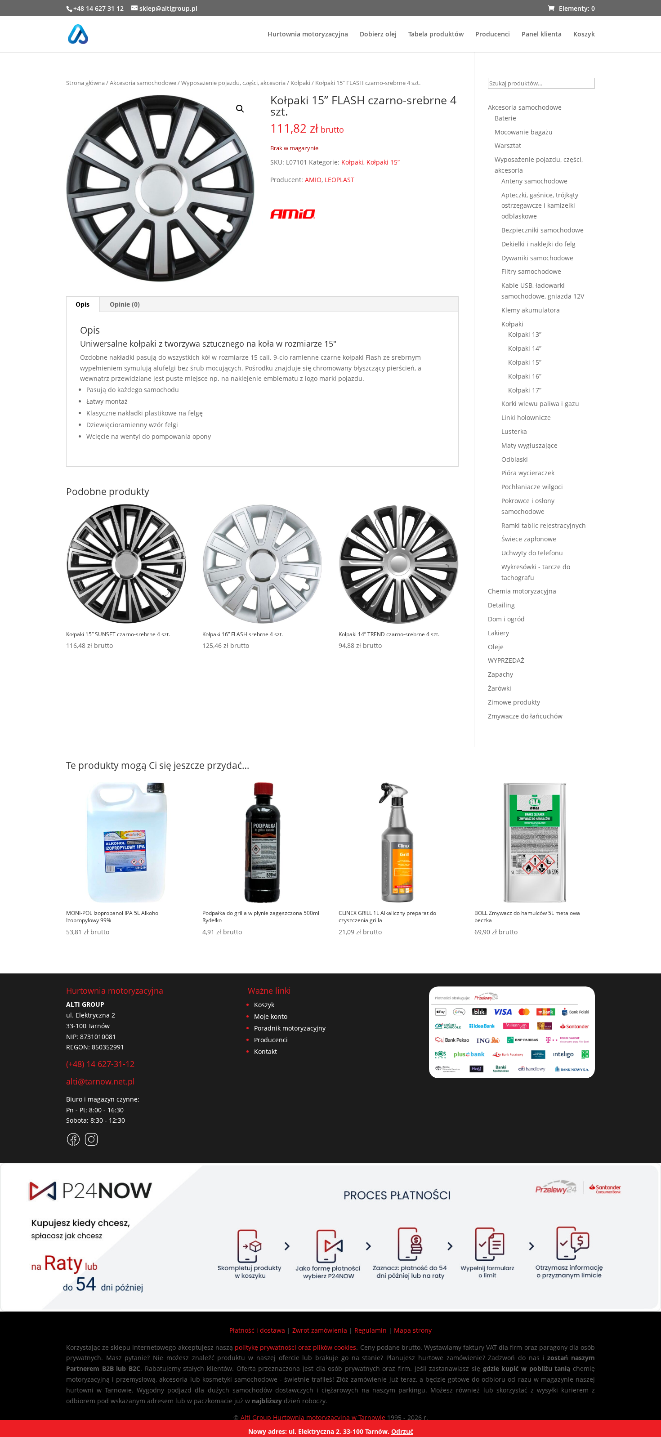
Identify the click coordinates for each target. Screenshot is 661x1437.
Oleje (496, 647)
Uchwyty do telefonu (532, 553)
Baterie (505, 118)
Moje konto (270, 1016)
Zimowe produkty (514, 702)
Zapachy (500, 674)
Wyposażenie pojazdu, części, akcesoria (233, 83)
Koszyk (584, 34)
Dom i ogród (506, 619)
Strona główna (85, 83)
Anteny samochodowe (534, 181)
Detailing (501, 605)
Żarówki (499, 688)
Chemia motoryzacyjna (522, 591)
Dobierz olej (378, 34)
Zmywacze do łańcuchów (525, 716)
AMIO (313, 179)
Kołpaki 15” (383, 162)
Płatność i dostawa (257, 1330)
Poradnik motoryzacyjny (290, 1028)
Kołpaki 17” (524, 390)
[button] (240, 109)
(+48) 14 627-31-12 (100, 1063)
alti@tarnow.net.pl (100, 1081)
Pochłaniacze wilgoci (532, 486)
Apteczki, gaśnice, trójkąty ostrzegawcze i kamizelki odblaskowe (539, 206)
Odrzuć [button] (402, 1431)
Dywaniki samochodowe (537, 258)
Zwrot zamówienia (319, 1330)
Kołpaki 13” (524, 334)
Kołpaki (300, 83)
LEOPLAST (339, 179)
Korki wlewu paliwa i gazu (540, 403)
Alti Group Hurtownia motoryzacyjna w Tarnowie (313, 1417)
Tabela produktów (436, 34)
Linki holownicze (526, 417)
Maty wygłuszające (529, 445)
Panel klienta (542, 34)
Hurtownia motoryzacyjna (308, 34)
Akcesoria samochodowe (143, 83)
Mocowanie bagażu (524, 132)
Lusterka (514, 431)
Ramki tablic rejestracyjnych (543, 525)
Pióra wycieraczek (527, 473)
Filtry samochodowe (531, 271)
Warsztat (508, 145)
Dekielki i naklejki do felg (538, 244)
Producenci (492, 34)
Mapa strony (413, 1330)
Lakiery (498, 633)
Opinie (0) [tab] (125, 304)
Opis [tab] (82, 304)
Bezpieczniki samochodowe (542, 230)
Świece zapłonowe (528, 539)
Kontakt (265, 1051)
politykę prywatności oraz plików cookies (296, 1347)
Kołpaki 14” (524, 348)
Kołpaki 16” (524, 376)
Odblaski (514, 459)
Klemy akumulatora (530, 310)
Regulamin (370, 1330)
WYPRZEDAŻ (506, 660)
